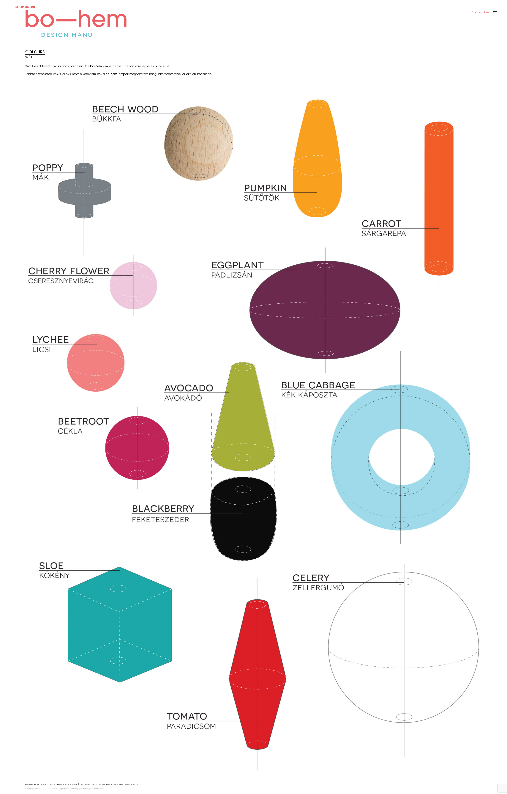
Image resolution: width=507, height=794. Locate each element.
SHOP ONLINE (25, 7)
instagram (489, 12)
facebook (477, 12)
